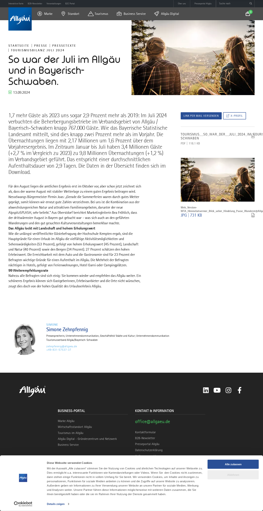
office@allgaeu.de (152, 421)
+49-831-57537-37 (58, 349)
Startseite (18, 45)
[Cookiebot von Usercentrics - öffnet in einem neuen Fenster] (23, 504)
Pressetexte (64, 45)
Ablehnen (233, 474)
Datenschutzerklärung (149, 450)
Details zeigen (56, 503)
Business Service (68, 444)
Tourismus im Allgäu (70, 433)
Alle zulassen (233, 464)
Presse (40, 45)
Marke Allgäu (66, 421)
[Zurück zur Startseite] (20, 19)
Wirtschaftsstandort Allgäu (75, 427)
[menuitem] (45, 13)
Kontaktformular (145, 432)
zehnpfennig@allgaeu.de (61, 346)
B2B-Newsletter (145, 438)
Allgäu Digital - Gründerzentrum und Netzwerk (87, 439)
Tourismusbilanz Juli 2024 (38, 50)
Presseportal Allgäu (147, 444)
